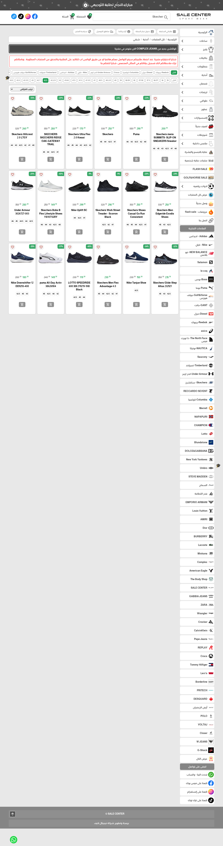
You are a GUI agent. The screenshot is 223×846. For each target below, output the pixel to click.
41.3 (80, 80)
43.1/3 (25, 80)
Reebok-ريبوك (162, 72)
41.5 (73, 80)
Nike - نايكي (82, 72)
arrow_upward (12, 814)
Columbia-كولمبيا (131, 72)
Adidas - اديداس (67, 72)
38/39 (127, 80)
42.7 (38, 80)
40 (115, 80)
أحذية (146, 39)
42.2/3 (53, 80)
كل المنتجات (158, 39)
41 (94, 80)
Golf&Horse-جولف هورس (24, 72)
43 (32, 80)
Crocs (116, 72)
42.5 (45, 80)
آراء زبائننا (124, 31)
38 (134, 80)
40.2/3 (108, 80)
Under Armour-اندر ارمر (100, 72)
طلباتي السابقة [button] (167, 31)
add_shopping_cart (165, 159)
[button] (84, 17)
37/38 (141, 80)
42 (60, 80)
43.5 (11, 80)
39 (121, 80)
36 (162, 80)
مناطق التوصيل (104, 31)
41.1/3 (88, 80)
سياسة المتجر (83, 31)
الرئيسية (172, 39)
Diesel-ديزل (147, 72)
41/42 (66, 80)
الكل (174, 72)
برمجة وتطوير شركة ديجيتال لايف (111, 823)
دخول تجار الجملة (145, 31)
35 (168, 80)
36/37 (155, 80)
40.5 (100, 80)
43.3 (18, 80)
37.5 (148, 80)
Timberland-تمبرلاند (47, 72)
